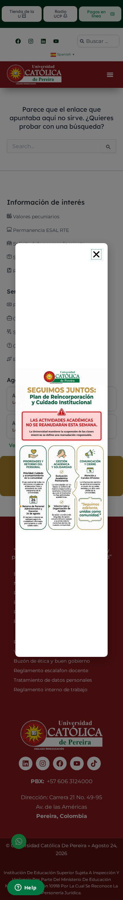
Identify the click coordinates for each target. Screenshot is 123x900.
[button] (96, 254)
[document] (61, 450)
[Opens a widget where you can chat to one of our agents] (25, 888)
